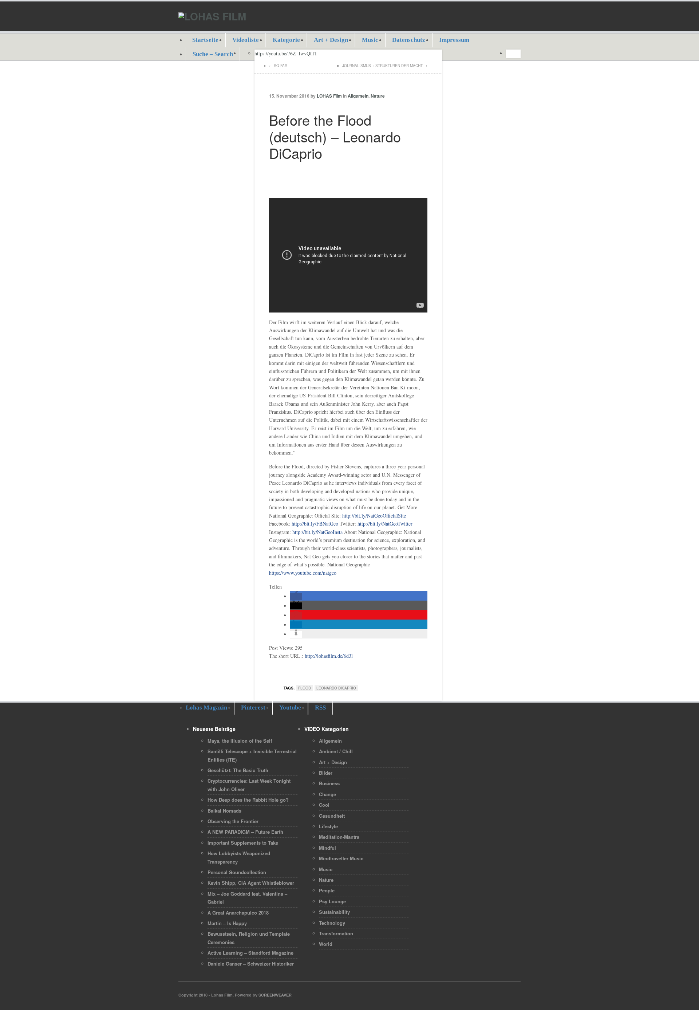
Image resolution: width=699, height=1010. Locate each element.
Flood (304, 688)
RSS (320, 707)
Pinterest (253, 707)
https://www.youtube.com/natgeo (302, 572)
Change (327, 794)
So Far (280, 65)
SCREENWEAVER (275, 995)
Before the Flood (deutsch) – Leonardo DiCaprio (335, 136)
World (325, 943)
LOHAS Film (329, 96)
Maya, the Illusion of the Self (240, 740)
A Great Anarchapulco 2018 (238, 912)
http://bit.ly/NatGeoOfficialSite (374, 515)
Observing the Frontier (233, 821)
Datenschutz (408, 39)
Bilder (325, 772)
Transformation (336, 933)
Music (370, 39)
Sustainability (334, 911)
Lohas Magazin (206, 707)
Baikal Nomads (224, 810)
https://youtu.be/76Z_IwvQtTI (285, 53)
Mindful (327, 847)
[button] (296, 596)
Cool (324, 804)
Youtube (290, 707)
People (327, 890)
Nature (378, 96)
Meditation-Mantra (339, 836)
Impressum (454, 39)
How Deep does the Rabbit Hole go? (248, 799)
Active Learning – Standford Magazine (250, 952)
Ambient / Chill (336, 751)
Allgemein (358, 96)
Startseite (205, 39)
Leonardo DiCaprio (336, 688)
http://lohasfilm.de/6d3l (329, 655)
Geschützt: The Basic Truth (238, 770)
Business (329, 783)
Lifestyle (328, 826)
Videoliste (245, 39)
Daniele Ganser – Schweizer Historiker (251, 963)
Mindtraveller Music (341, 858)
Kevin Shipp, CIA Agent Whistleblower (251, 882)
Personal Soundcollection (237, 872)
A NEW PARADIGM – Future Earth (245, 831)
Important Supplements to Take (243, 842)
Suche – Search (213, 54)
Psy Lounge (332, 901)
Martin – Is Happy (227, 923)
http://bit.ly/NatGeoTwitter (385, 523)
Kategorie (286, 39)
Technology (332, 922)
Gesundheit (332, 815)
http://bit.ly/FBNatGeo (315, 523)
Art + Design (331, 39)
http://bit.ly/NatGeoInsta (317, 531)
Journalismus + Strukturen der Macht (382, 65)
